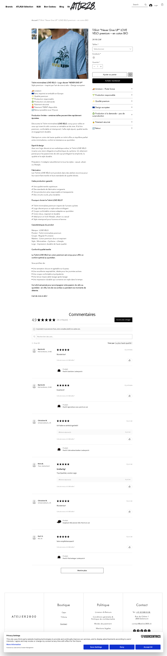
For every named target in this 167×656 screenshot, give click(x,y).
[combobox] (112, 49)
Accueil (35, 20)
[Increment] (101, 66)
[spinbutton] (98, 66)
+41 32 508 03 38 (143, 612)
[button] (9, 7)
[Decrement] (94, 66)
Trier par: (111, 343)
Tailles (95, 44)
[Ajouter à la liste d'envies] (130, 74)
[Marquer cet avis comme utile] (129, 360)
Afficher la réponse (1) (65, 432)
